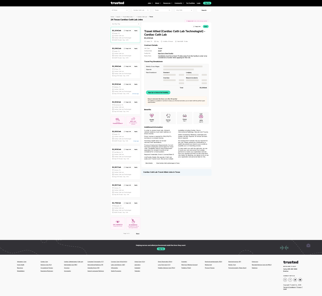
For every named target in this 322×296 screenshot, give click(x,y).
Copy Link (128, 30)
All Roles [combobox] (114, 10)
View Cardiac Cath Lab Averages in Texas (168, 163)
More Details (149, 163)
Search (204, 10)
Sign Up (207, 3)
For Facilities (190, 3)
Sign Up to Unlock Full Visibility (158, 92)
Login (198, 3)
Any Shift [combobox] (179, 10)
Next (137, 233)
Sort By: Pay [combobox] (116, 24)
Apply (135, 30)
